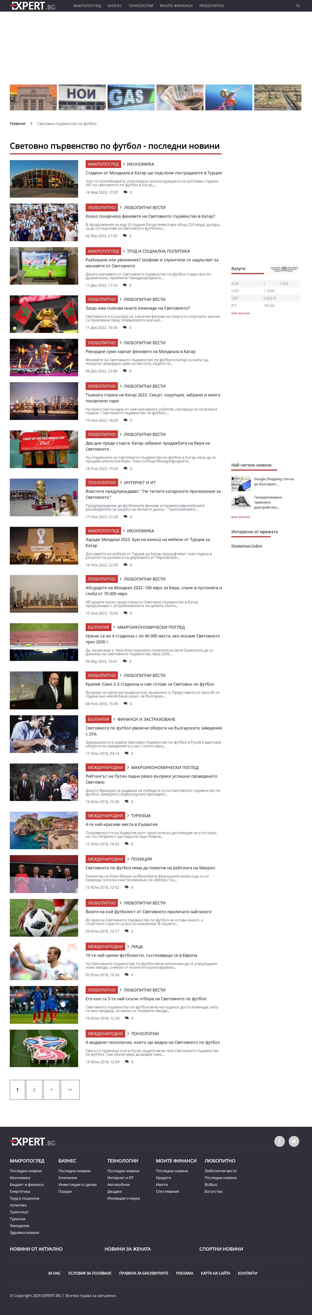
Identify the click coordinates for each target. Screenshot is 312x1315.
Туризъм (17, 1218)
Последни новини (26, 1170)
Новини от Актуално (36, 1249)
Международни (105, 767)
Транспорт (19, 1211)
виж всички (240, 517)
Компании (67, 1177)
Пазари (65, 1191)
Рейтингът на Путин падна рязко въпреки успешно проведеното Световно (151, 779)
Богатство (214, 1191)
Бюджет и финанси (27, 1184)
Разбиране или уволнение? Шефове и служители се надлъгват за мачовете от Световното (152, 262)
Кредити (163, 1177)
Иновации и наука (123, 1198)
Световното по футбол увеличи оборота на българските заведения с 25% (154, 731)
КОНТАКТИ (247, 1273)
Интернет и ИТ (120, 1177)
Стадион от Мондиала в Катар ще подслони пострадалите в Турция (154, 172)
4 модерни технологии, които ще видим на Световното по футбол (153, 1042)
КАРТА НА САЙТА (215, 1273)
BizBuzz (211, 1184)
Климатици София (246, 545)
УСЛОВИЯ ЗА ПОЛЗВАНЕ (89, 1273)
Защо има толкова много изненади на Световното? (138, 308)
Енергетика (20, 1191)
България (98, 627)
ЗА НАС (54, 1273)
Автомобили (118, 1184)
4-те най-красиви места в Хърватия (122, 824)
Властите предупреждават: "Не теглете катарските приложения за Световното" (153, 494)
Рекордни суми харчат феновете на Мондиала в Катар (141, 351)
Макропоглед (87, 5)
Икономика (20, 1177)
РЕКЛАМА (184, 1273)
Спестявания (167, 1191)
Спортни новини (221, 1249)
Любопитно (211, 5)
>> (70, 1089)
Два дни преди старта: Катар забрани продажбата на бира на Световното (148, 446)
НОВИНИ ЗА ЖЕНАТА (128, 1249)
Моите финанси (176, 5)
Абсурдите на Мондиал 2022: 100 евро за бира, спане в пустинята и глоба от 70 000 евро (154, 590)
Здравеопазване (24, 1232)
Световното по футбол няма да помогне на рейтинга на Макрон (150, 867)
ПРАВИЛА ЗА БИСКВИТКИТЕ (143, 1273)
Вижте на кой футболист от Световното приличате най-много (149, 911)
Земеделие (19, 1225)
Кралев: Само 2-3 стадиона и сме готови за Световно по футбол (150, 684)
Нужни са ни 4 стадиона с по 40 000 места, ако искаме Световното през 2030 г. (153, 638)
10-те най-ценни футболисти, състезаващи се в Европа (141, 955)
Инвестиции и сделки (77, 1184)
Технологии (141, 5)
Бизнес (115, 5)
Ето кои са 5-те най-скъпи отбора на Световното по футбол (146, 998)
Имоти (162, 1184)
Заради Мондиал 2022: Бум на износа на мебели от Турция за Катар (148, 542)
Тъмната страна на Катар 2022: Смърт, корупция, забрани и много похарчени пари (153, 397)
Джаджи (114, 1191)
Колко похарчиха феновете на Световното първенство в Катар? (150, 216)
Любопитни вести (221, 1170)
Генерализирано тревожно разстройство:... (268, 502)
